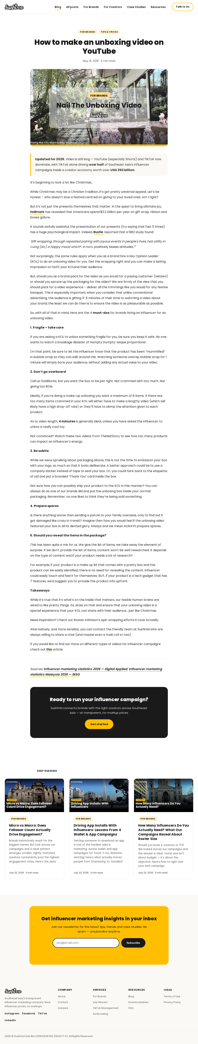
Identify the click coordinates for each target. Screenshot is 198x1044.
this (49, 649)
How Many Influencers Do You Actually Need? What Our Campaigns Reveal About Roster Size (163, 832)
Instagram (12, 1013)
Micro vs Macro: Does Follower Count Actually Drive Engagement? (30, 830)
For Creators (113, 7)
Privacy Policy (172, 1002)
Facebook (28, 1013)
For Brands (91, 7)
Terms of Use (172, 996)
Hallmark (37, 212)
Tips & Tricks (109, 31)
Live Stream (100, 1002)
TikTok (42, 1013)
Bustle (98, 232)
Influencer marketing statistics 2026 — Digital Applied (85, 669)
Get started (99, 724)
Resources (158, 7)
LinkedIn (10, 1020)
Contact (63, 1002)
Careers (63, 1008)
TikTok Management (106, 1008)
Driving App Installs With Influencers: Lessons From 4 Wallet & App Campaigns (97, 830)
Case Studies (136, 7)
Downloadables (138, 1002)
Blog (58, 7)
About (61, 996)
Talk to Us (182, 7)
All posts (72, 7)
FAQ (130, 1008)
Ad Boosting (100, 1014)
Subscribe (133, 942)
